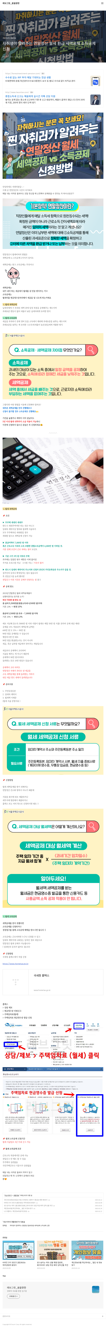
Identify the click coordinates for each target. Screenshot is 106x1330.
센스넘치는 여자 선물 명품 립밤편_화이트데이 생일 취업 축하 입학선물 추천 (28, 1205)
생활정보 (16, 1195)
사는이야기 (8, 1195)
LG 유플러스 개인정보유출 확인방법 (15, 1211)
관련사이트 (6, 1316)
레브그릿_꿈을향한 (11, 3)
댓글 (4, 1276)
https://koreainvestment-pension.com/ (22, 73)
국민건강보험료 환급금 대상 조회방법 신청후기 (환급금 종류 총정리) (26, 1200)
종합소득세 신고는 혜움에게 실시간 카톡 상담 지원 (30, 96)
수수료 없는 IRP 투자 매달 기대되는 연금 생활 (28, 77)
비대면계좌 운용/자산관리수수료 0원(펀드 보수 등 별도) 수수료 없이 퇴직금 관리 (40, 80)
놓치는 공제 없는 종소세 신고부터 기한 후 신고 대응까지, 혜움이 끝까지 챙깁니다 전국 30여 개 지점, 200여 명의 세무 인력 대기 (45, 101)
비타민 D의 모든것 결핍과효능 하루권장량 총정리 (19, 1202)
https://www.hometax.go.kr (15, 963)
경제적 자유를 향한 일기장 (17, 1291)
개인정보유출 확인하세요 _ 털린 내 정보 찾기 (18, 1208)
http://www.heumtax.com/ (17, 92)
